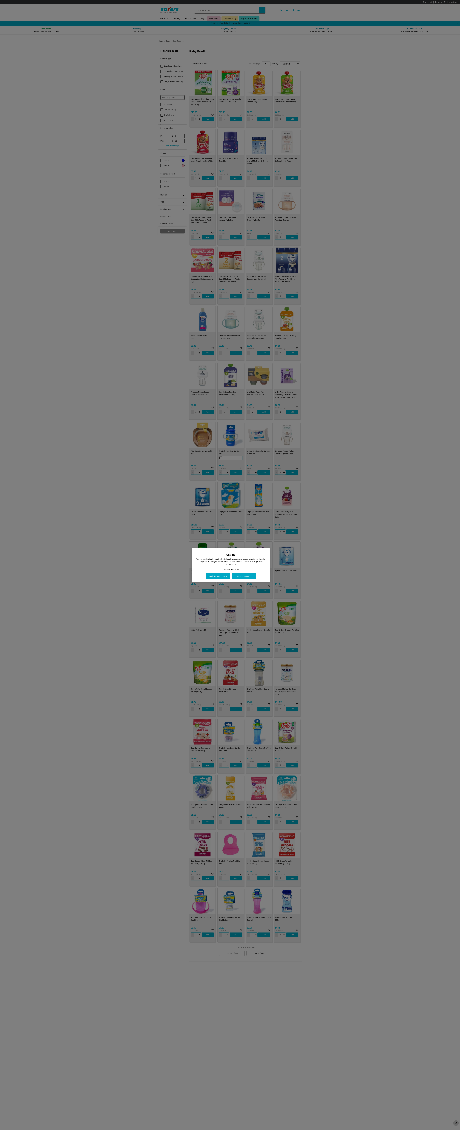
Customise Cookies (231, 569)
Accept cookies (243, 576)
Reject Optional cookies (217, 576)
